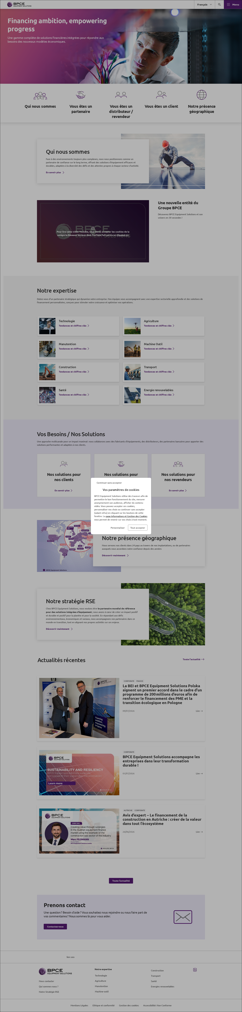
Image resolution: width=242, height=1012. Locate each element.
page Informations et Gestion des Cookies (126, 516)
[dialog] (121, 506)
